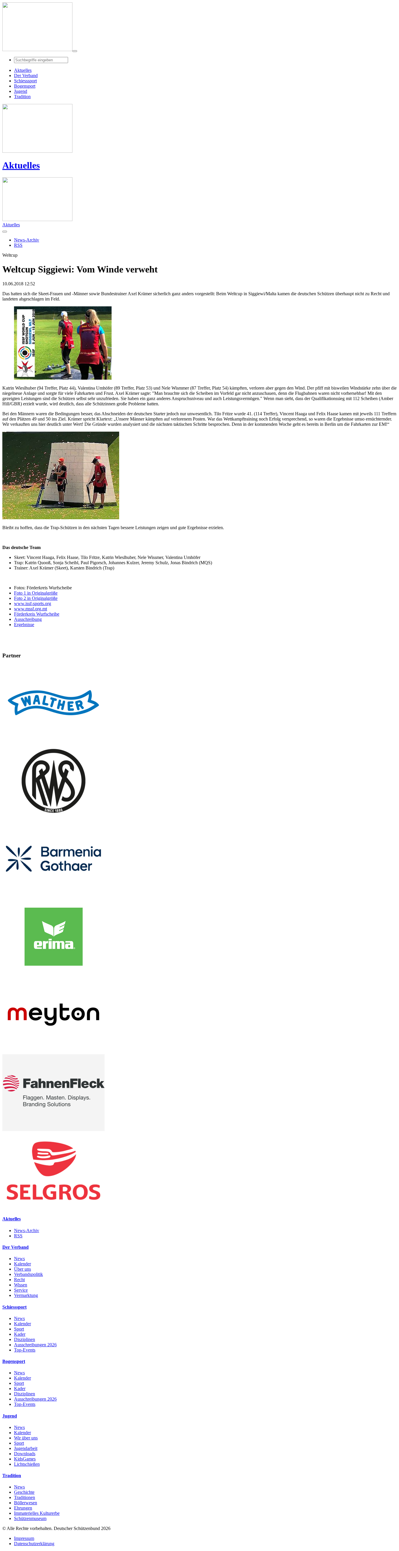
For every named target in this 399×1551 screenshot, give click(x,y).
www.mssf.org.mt (30, 608)
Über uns (22, 1269)
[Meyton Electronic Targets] (53, 1051)
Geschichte (24, 1492)
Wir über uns (26, 1437)
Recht (19, 1279)
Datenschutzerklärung (34, 1543)
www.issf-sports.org (32, 603)
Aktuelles (21, 165)
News (19, 1258)
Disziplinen (24, 1339)
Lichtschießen (27, 1464)
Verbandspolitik (28, 1274)
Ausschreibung (28, 619)
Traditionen (24, 1497)
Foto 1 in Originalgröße (36, 592)
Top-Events (24, 1349)
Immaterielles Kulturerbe (37, 1513)
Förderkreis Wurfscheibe (36, 614)
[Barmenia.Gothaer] (53, 895)
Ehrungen (23, 1507)
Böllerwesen (25, 1502)
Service (21, 1290)
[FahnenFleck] (53, 1129)
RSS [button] (18, 245)
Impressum (24, 1538)
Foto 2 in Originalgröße (36, 598)
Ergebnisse (24, 624)
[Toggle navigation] (74, 51)
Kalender (22, 1263)
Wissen (20, 1284)
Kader (19, 1334)
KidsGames (25, 1458)
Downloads (24, 1453)
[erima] (53, 973)
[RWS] (53, 817)
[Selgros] (53, 1207)
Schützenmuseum (30, 1518)
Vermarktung (26, 1295)
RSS (18, 1235)
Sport (19, 1328)
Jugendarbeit (25, 1448)
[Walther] (53, 739)
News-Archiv (26, 1230)
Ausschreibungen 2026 (35, 1344)
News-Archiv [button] (26, 239)
